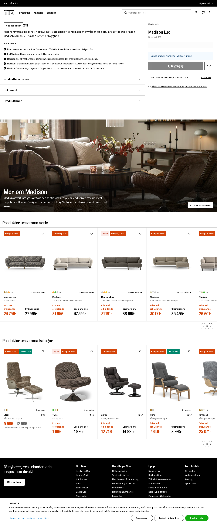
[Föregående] (204, 326)
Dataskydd (81, 491)
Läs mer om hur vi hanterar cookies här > (29, 518)
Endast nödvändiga (169, 517)
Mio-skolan (81, 495)
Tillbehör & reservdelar (159, 479)
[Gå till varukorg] (210, 13)
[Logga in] (196, 13)
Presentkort (118, 487)
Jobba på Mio (82, 475)
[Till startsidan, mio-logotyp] (9, 12)
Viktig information (157, 487)
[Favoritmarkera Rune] (189, 351)
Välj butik (206, 77)
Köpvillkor (117, 495)
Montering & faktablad (159, 495)
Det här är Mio (83, 470)
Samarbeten (82, 487)
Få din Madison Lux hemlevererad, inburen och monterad (179, 86)
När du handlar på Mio (123, 491)
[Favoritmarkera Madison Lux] (208, 66)
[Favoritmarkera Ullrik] (42, 351)
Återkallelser (154, 483)
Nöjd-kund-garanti (157, 491)
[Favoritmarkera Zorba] (140, 351)
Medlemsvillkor (192, 475)
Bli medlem (14, 482)
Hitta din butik (119, 470)
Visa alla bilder (13, 25)
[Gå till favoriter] (203, 13)
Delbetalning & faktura (123, 483)
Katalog (188, 479)
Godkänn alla (196, 517)
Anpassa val (142, 517)
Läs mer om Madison (200, 205)
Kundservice (154, 470)
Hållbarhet (81, 479)
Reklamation (155, 475)
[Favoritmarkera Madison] (91, 233)
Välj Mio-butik (204, 3)
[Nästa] (210, 326)
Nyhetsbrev (190, 483)
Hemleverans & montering (125, 479)
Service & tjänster (120, 475)
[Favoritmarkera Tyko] (91, 351)
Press (78, 483)
